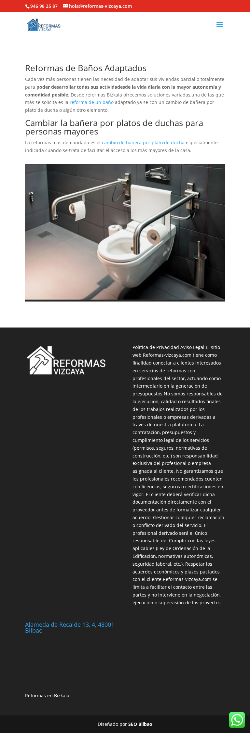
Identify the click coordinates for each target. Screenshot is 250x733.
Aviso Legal (192, 347)
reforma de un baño (92, 102)
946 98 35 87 (44, 6)
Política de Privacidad (155, 347)
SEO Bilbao (140, 724)
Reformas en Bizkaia (47, 695)
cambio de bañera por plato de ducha (143, 142)
